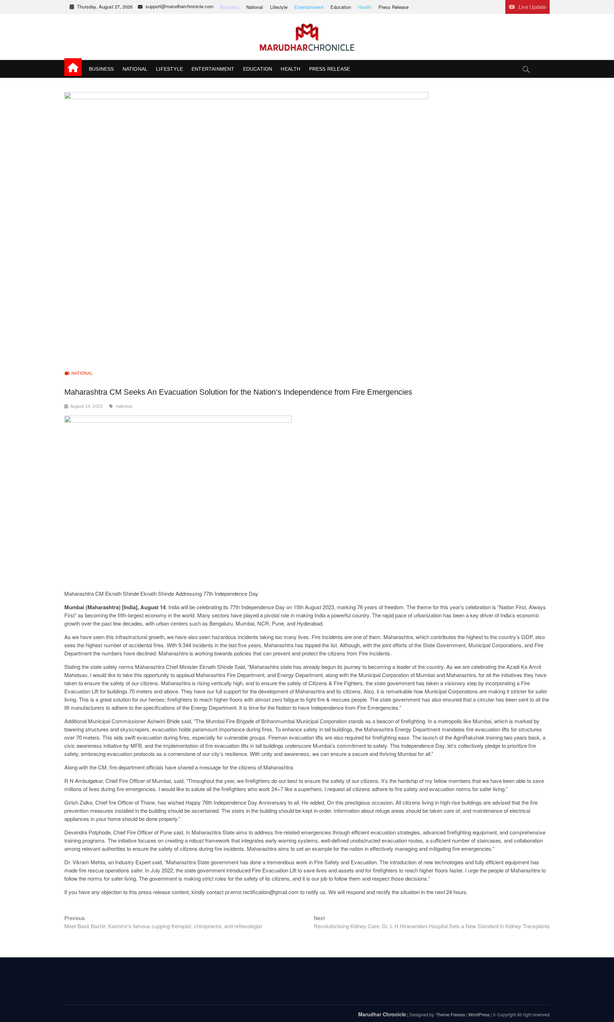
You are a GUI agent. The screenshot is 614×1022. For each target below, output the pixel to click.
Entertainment (309, 7)
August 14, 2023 (86, 406)
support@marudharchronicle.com (180, 6)
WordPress (479, 1014)
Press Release (393, 7)
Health (364, 7)
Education (340, 7)
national (124, 406)
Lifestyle (278, 7)
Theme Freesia (450, 1014)
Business (229, 7)
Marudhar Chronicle (382, 1014)
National (254, 7)
